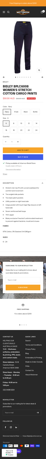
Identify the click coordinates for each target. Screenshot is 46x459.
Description (8, 183)
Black (26, 112)
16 (6, 130)
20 (21, 130)
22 (29, 130)
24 (36, 130)
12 (29, 123)
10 (21, 123)
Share (5, 174)
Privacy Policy (30, 349)
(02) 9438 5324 (8, 390)
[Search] (8, 12)
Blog (27, 353)
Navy (7, 112)
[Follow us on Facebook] (5, 427)
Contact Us (29, 370)
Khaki (16, 112)
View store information (13, 169)
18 (14, 130)
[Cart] (42, 12)
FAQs (27, 366)
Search (28, 341)
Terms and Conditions (33, 345)
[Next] (42, 77)
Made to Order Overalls (34, 362)
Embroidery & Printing (33, 358)
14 (36, 123)
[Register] (38, 412)
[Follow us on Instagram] (10, 427)
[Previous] (4, 77)
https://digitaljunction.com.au (32, 436)
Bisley (5, 82)
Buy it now (23, 157)
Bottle (35, 112)
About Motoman (31, 375)
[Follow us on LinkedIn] (16, 427)
